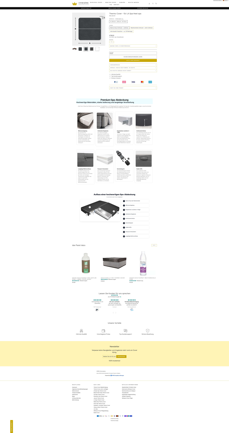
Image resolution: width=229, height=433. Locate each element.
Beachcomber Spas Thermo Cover (101, 392)
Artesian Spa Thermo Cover (100, 390)
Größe (115, 18)
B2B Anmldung (75, 400)
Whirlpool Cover (96, 2)
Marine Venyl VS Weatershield (120, 46)
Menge (111, 39)
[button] (75, 280)
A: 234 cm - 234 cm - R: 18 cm (118, 21)
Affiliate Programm (126, 396)
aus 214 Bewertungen (114, 296)
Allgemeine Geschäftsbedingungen (80, 389)
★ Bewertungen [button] (11, 426)
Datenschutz (75, 394)
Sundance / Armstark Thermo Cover (102, 405)
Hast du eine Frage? (116, 88)
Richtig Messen (133, 2)
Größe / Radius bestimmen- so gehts (122, 67)
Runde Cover (97, 412)
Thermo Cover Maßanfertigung (101, 387)
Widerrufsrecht (75, 390)
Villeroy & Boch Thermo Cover (100, 407)
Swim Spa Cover (110, 2)
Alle (154, 245)
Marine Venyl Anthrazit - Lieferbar (119, 27)
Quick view (85, 275)
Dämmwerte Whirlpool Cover (128, 389)
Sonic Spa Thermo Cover (99, 403)
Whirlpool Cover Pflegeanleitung (101, 410)
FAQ (111, 4)
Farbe (111, 25)
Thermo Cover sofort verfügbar (101, 389)
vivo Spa (96, 409)
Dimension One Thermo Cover (100, 396)
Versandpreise (115, 64)
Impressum (74, 387)
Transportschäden (76, 392)
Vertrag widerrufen (76, 398)
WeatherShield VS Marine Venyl (129, 387)
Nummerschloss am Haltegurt (128, 390)
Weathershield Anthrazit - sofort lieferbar (142, 27)
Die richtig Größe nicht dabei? (120, 70)
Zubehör (122, 2)
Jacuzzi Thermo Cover (99, 398)
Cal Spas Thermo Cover (99, 394)
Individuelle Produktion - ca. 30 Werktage (121, 31)
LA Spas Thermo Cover (99, 400)
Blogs (73, 396)
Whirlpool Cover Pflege (127, 398)
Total (112, 52)
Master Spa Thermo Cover (100, 401)
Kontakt (116, 4)
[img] (114, 295)
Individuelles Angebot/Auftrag (128, 394)
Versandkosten (120, 37)
